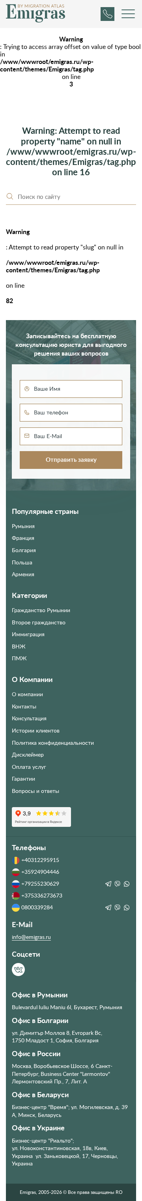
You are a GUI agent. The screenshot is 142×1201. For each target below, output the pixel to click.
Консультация (29, 718)
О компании (27, 694)
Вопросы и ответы (35, 791)
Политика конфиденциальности (53, 743)
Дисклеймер (28, 754)
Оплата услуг (29, 767)
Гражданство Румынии (41, 610)
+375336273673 (41, 895)
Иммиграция (28, 634)
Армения (23, 574)
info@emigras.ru (31, 937)
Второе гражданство (38, 622)
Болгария (24, 550)
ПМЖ (19, 658)
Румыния (23, 526)
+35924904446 (40, 872)
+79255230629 (40, 884)
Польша (22, 562)
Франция (23, 538)
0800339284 (37, 907)
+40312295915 (40, 860)
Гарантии (23, 779)
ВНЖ (19, 646)
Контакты (24, 706)
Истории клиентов (36, 730)
